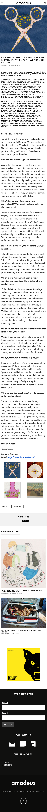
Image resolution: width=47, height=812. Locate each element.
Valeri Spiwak (5, 633)
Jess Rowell (18, 506)
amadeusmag (4, 65)
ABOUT (6, 763)
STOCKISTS (8, 765)
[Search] (45, 2)
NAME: (5, 703)
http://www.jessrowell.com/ (21, 457)
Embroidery (6, 506)
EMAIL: (5, 713)
